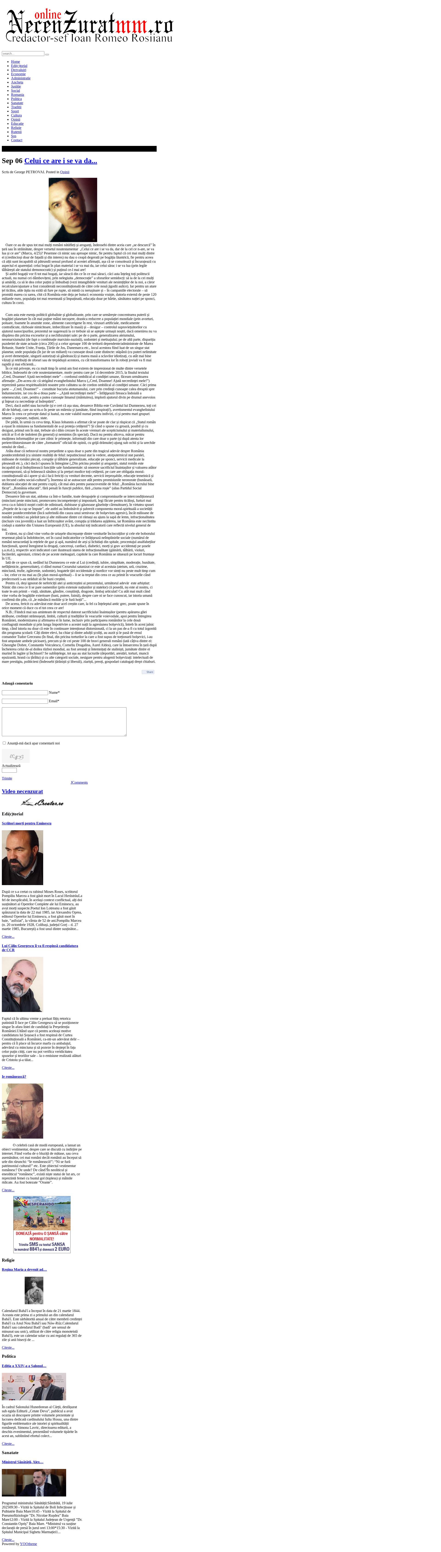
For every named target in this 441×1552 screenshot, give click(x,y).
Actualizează (11, 766)
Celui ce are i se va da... (60, 160)
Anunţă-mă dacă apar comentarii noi (33, 743)
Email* (54, 701)
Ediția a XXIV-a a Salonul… (24, 1366)
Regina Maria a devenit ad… (24, 1269)
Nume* (54, 692)
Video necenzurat (22, 791)
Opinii (64, 172)
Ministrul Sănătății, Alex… (22, 1462)
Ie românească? (14, 1076)
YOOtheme (28, 1544)
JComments (79, 782)
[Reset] (47, 54)
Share (150, 672)
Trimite (7, 778)
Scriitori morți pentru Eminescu (26, 823)
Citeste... (8, 937)
